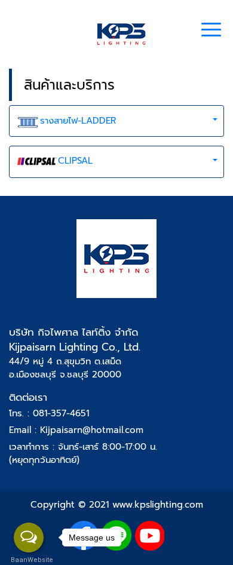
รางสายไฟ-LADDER (78, 120)
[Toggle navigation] (211, 31)
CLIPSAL (75, 160)
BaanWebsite (29, 560)
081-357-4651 (61, 413)
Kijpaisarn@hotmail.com (91, 430)
